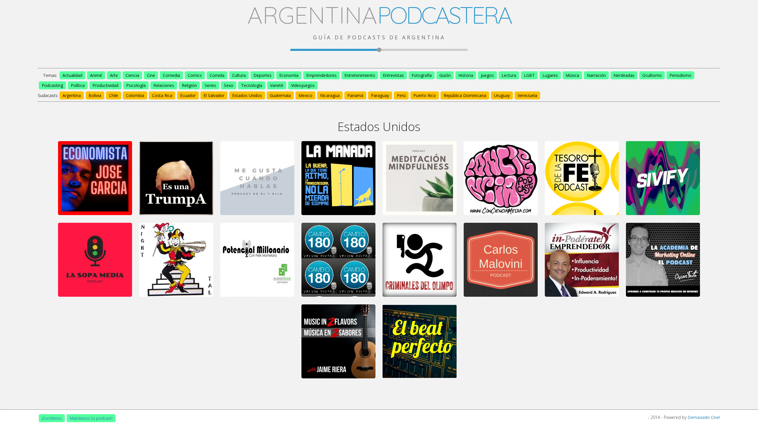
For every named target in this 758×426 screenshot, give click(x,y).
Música (572, 75)
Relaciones (163, 85)
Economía (288, 75)
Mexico (305, 95)
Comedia (171, 75)
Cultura (239, 75)
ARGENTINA (379, 15)
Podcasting (52, 85)
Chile (113, 95)
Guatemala (280, 95)
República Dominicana (465, 95)
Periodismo (680, 75)
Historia (465, 75)
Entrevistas (393, 75)
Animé (96, 75)
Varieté (276, 85)
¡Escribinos (52, 418)
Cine (151, 75)
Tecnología (251, 85)
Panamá (355, 95)
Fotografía (422, 75)
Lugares (550, 75)
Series (210, 85)
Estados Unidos (247, 95)
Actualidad (72, 75)
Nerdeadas (624, 75)
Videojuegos (303, 85)
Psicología (136, 85)
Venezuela (527, 95)
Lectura (509, 75)
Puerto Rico (424, 95)
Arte (114, 75)
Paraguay (380, 95)
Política (78, 85)
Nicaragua (330, 95)
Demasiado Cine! (704, 417)
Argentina (71, 95)
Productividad (105, 85)
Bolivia (95, 95)
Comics (195, 75)
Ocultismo (652, 75)
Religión (189, 85)
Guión (445, 75)
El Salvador (213, 95)
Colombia (135, 95)
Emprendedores (321, 75)
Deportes (262, 75)
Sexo (228, 85)
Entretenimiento (359, 75)
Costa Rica (162, 95)
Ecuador (188, 95)
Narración (596, 75)
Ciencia (132, 75)
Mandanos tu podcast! (91, 418)
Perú (401, 95)
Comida (217, 75)
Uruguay (502, 95)
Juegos (487, 75)
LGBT (529, 75)
